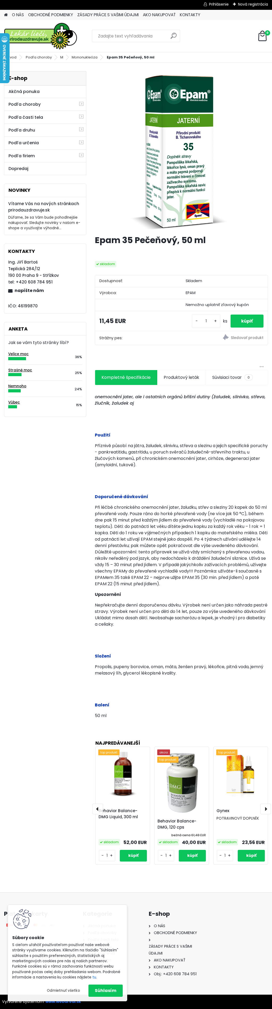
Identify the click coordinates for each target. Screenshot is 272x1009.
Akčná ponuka (24, 91)
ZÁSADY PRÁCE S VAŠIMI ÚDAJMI (108, 15)
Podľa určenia (23, 143)
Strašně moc (20, 370)
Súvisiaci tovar (231, 377)
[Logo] (40, 36)
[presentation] (97, 809)
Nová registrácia (253, 4)
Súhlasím (105, 990)
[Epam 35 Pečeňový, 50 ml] (181, 151)
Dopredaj (18, 169)
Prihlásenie (219, 4)
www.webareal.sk (63, 1001)
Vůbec (14, 402)
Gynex (223, 810)
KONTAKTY (190, 15)
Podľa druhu (21, 130)
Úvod (11, 57)
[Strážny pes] (225, 338)
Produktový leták (181, 377)
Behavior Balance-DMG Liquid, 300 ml (118, 814)
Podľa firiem (21, 156)
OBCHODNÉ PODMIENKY (50, 15)
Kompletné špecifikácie (126, 377)
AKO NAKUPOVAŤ (159, 15)
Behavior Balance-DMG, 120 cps (177, 824)
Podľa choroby (39, 57)
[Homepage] (6, 15)
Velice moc (18, 354)
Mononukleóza (84, 57)
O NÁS (18, 15)
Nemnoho (17, 386)
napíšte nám (29, 290)
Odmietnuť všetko (63, 990)
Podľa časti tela (25, 117)
